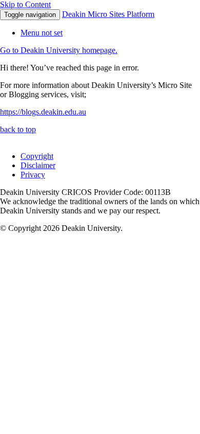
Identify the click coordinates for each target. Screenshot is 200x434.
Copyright (37, 156)
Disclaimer (38, 165)
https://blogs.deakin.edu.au (43, 111)
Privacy (33, 174)
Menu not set (42, 32)
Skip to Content (25, 4)
